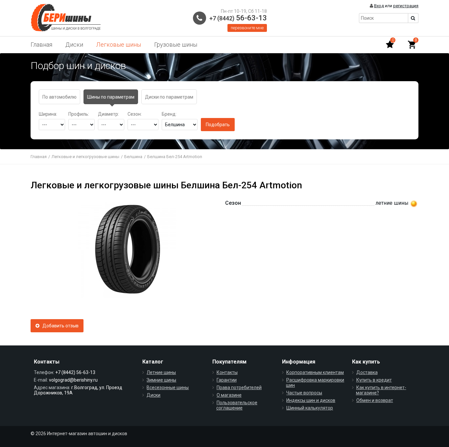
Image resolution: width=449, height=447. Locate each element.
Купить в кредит (374, 380)
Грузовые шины (175, 44)
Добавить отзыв (59, 325)
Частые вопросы (304, 392)
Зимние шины (161, 380)
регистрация (405, 5)
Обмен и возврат (374, 400)
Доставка (367, 372)
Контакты (227, 372)
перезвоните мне (247, 27)
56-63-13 (238, 18)
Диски (74, 44)
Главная (41, 44)
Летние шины (161, 372)
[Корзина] (411, 44)
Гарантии (227, 380)
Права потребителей (239, 387)
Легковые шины (118, 44)
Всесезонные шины (168, 387)
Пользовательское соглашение (236, 405)
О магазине (229, 395)
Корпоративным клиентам (315, 372)
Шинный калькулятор (309, 408)
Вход (379, 5)
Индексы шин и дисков (310, 400)
